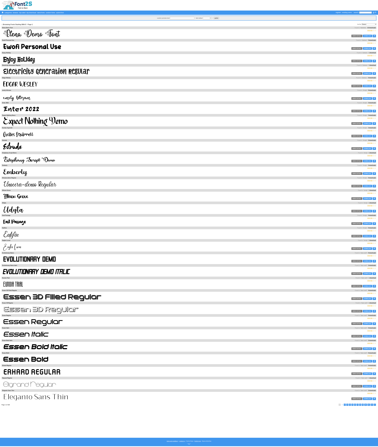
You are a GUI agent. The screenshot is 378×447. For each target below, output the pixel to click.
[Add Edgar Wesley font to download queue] (374, 86)
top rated (22, 12)
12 (372, 404)
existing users (347, 12)
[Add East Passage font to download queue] (374, 223)
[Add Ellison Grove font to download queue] (374, 198)
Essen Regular (6, 315)
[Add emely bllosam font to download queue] (374, 98)
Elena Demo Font (7, 27)
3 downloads (372, 40)
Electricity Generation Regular (11, 65)
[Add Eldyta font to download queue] (374, 211)
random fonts (50, 12)
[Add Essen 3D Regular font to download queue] (374, 311)
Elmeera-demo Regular (9, 178)
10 (365, 404)
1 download (372, 52)
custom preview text (163, 18)
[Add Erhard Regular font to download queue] (374, 373)
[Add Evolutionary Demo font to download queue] (374, 261)
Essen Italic (5, 328)
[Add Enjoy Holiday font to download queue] (374, 61)
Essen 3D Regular (7, 303)
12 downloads (371, 27)
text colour (199, 18)
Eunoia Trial (6, 278)
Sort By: (359, 24)
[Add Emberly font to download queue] (374, 173)
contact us (182, 441)
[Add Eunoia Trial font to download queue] (374, 286)
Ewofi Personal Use (8, 40)
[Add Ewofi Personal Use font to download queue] (374, 48)
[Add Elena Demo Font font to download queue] (374, 36)
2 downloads (372, 140)
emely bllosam (6, 90)
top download (31, 12)
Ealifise (4, 228)
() (375, 12)
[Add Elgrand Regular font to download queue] (374, 386)
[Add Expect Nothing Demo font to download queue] (374, 123)
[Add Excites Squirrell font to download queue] (374, 136)
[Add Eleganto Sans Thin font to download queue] (374, 398)
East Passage (6, 215)
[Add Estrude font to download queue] (374, 148)
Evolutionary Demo (8, 253)
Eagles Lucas (6, 240)
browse (15, 12)
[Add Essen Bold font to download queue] (374, 361)
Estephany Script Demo (9, 153)
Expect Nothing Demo (8, 115)
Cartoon (364, 40)
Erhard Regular (6, 365)
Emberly (4, 165)
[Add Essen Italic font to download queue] (374, 336)
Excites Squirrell (7, 128)
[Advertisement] (340, 5)
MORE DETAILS (357, 36)
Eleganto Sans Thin (8, 390)
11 (368, 404)
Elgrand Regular (7, 378)
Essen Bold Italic (7, 340)
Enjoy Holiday (6, 52)
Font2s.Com (197, 441)
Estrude (4, 140)
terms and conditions (172, 441)
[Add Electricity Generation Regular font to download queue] (374, 73)
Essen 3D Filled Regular (9, 290)
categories (8, 12)
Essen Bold (5, 353)
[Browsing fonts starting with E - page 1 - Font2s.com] (17, 9)
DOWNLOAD (367, 36)
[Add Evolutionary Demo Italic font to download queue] (374, 273)
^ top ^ (189, 444)
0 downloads (372, 78)
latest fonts (41, 12)
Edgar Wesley (6, 78)
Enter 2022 (5, 103)
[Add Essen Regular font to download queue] (374, 323)
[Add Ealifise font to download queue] (374, 236)
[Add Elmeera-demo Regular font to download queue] (374, 186)
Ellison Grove (6, 190)
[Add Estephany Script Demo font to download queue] (374, 161)
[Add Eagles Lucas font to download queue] (374, 248)
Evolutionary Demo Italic (9, 265)
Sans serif (364, 253)
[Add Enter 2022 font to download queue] (374, 111)
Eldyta (4, 203)
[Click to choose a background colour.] (211, 18)
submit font (60, 12)
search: (356, 12)
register (338, 12)
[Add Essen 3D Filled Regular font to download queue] (374, 298)
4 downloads (372, 215)
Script (365, 90)
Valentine (363, 27)
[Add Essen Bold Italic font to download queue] (374, 348)
